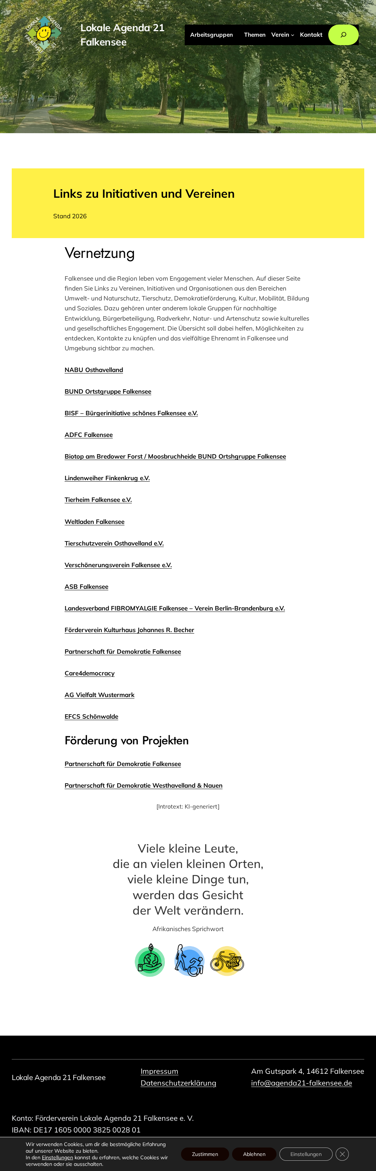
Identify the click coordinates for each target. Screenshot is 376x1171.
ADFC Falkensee (89, 434)
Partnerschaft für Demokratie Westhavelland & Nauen (144, 785)
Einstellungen (57, 1157)
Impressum (159, 1071)
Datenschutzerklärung (178, 1082)
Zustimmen (205, 1154)
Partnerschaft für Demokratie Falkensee (123, 763)
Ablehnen (254, 1154)
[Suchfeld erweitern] (343, 35)
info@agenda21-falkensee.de (301, 1082)
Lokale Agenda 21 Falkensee (59, 1077)
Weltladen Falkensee (94, 521)
